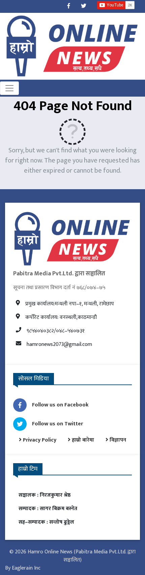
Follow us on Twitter (57, 423)
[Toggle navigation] (9, 88)
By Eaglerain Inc (22, 568)
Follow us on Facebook (60, 404)
